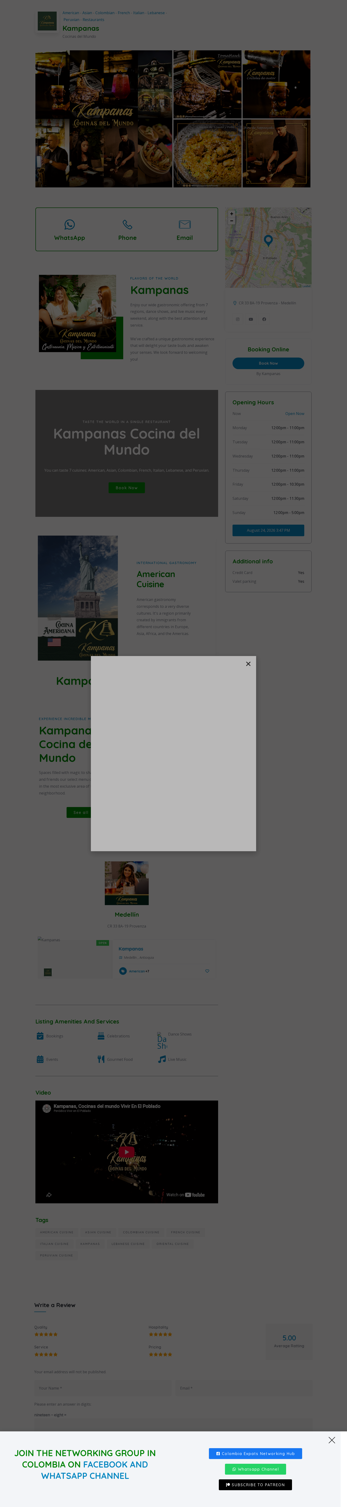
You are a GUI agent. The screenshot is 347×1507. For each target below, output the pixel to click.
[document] (173, 753)
